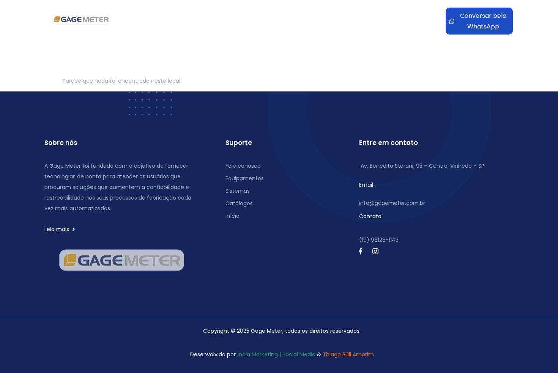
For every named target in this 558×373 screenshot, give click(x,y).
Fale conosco (345, 27)
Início (159, 15)
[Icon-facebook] (361, 251)
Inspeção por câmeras (209, 27)
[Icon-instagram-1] (375, 251)
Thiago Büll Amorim (348, 354)
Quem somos (193, 15)
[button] (256, 15)
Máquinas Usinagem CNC (337, 15)
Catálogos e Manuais (287, 27)
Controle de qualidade (252, 15)
